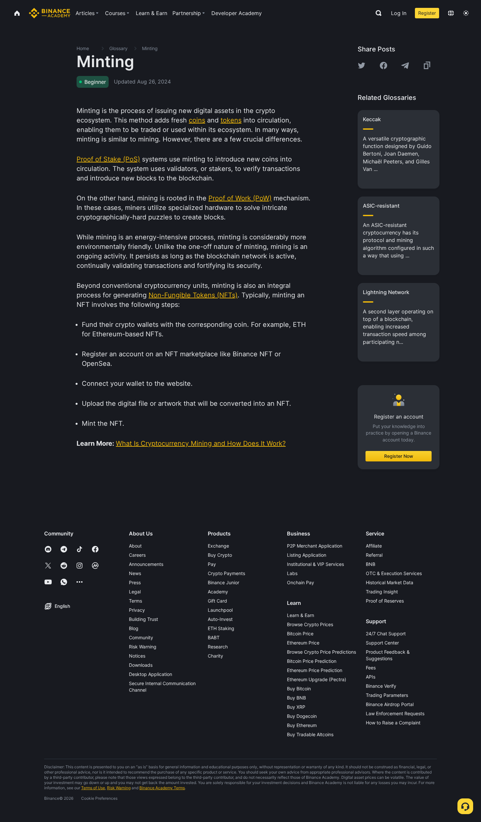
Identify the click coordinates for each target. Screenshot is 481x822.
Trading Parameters (387, 695)
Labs (292, 573)
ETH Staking (221, 628)
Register (427, 13)
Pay (212, 564)
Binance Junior (223, 582)
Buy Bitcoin (299, 688)
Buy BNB (296, 698)
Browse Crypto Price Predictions (321, 652)
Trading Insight (382, 591)
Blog (133, 628)
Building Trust (143, 619)
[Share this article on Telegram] (405, 65)
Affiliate (374, 546)
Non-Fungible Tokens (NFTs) (193, 295)
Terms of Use (93, 787)
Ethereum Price (303, 642)
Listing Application (306, 555)
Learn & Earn (300, 615)
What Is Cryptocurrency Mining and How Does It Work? (201, 443)
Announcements (146, 564)
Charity (215, 656)
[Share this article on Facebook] (383, 65)
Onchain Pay (300, 582)
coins (197, 120)
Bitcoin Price (300, 633)
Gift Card (217, 601)
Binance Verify (381, 686)
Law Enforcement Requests (395, 713)
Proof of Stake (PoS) (108, 159)
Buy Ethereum (302, 725)
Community (141, 637)
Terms (135, 601)
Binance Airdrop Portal (390, 704)
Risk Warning (142, 646)
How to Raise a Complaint (393, 722)
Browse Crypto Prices (310, 624)
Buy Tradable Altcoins (310, 734)
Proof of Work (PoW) (240, 198)
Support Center (382, 642)
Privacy (137, 610)
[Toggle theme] (466, 13)
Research (218, 646)
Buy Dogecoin (302, 716)
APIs (370, 677)
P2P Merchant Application (314, 546)
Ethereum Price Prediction (314, 670)
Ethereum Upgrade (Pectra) (316, 679)
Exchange (218, 546)
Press (135, 582)
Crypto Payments (226, 573)
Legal (135, 591)
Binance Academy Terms (162, 787)
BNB (370, 564)
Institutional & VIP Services (315, 564)
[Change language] (451, 13)
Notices (137, 656)
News (135, 573)
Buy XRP (296, 707)
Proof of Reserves (385, 601)
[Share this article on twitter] (361, 65)
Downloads (140, 665)
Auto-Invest (220, 619)
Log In (398, 13)
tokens (231, 120)
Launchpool (220, 610)
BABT (214, 637)
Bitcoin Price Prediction (311, 661)
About (135, 546)
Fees (371, 667)
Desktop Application (150, 674)
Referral (374, 555)
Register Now (398, 456)
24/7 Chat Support (386, 633)
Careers (137, 555)
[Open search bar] (377, 13)
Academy (218, 591)
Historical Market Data (389, 582)
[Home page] (49, 13)
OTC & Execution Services (394, 573)
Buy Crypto (220, 555)
